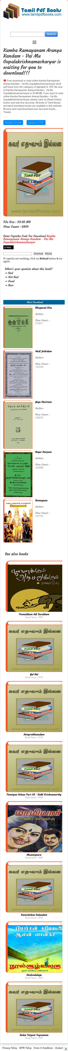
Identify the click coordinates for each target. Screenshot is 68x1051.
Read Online (13, 122)
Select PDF (36, 122)
